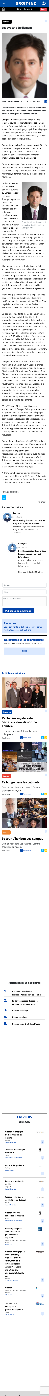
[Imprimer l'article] (45, 737)
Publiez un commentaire (18, 611)
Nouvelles (7, 712)
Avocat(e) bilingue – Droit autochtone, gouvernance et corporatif (13, 1233)
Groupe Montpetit (10, 1142)
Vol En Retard (9, 1295)
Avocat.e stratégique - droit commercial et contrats (14, 1134)
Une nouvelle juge (20, 1010)
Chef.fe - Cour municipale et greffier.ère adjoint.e (14, 1306)
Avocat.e (8, 1287)
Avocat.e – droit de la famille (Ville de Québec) (15, 1198)
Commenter (27, 737)
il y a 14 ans (17, 516)
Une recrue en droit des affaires (26, 1023)
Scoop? (43, 9)
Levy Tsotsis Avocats (11, 1281)
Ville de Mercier (9, 1314)
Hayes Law (8, 1245)
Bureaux (6, 776)
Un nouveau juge (19, 1017)
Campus (6, 832)
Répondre (17, 532)
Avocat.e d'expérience (14, 1165)
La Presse (6, 21)
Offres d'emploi (24, 9)
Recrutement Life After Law (13, 1157)
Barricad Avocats (10, 1170)
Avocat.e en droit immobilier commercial (14, 1214)
